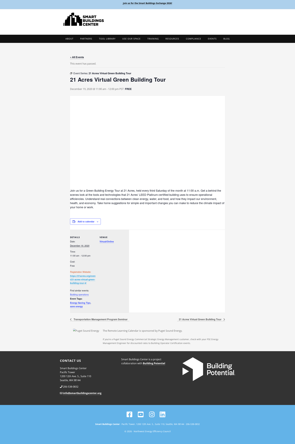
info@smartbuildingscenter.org (82, 393)
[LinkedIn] (162, 415)
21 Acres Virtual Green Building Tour (200, 319)
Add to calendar (86, 221)
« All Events (77, 57)
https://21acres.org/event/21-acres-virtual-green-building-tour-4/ (83, 279)
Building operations (79, 294)
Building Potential (154, 363)
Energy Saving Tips (80, 302)
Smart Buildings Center (147, 19)
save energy (76, 306)
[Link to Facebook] (129, 415)
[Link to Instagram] (152, 415)
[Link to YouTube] (141, 415)
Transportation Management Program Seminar (100, 319)
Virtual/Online (107, 241)
